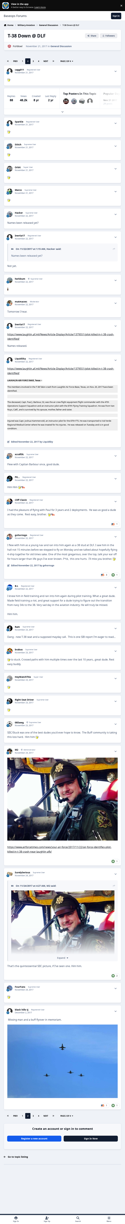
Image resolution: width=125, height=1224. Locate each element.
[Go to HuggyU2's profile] (82, 101)
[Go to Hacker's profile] (74, 101)
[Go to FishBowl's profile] (9, 46)
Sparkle (19, 121)
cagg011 (19, 69)
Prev (15, 61)
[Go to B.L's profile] (10, 587)
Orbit (18, 167)
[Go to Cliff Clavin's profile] (10, 501)
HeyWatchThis (23, 676)
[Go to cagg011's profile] (10, 71)
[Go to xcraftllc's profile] (10, 456)
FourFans (20, 986)
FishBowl (17, 46)
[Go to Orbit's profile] (10, 169)
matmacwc (21, 301)
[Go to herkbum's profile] (10, 280)
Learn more (6, 5)
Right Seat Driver (24, 699)
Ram (17, 626)
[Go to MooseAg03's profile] (66, 101)
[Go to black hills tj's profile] (10, 1011)
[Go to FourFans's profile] (10, 988)
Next (45, 61)
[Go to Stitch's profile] (10, 146)
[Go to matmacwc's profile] (10, 303)
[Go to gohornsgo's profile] (10, 536)
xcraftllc (19, 454)
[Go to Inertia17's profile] (90, 101)
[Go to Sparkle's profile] (10, 123)
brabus (19, 649)
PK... (17, 477)
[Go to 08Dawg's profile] (10, 724)
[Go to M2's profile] (10, 751)
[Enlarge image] (62, 892)
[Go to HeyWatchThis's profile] (10, 678)
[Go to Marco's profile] (10, 191)
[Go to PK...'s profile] (10, 478)
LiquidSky (20, 358)
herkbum (20, 278)
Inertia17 (20, 235)
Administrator (29, 749)
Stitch (18, 144)
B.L (16, 586)
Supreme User (36, 279)
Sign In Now (91, 1138)
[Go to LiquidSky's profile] (10, 360)
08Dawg (19, 722)
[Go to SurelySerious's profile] (10, 874)
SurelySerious (22, 872)
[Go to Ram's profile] (10, 628)
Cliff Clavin (21, 499)
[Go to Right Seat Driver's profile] (10, 701)
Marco (18, 190)
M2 (16, 749)
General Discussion (61, 46)
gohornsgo (21, 535)
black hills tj (21, 1009)
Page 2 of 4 (65, 61)
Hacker (19, 212)
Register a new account (34, 1138)
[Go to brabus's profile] (10, 651)
